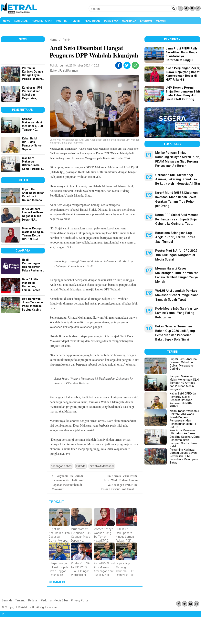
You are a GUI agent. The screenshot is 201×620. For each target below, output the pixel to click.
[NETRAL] (19, 12)
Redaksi (33, 600)
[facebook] (119, 65)
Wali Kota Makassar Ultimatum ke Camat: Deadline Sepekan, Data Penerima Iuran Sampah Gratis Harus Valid (185, 438)
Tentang (20, 600)
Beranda (7, 600)
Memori (161, 20)
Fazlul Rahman (68, 70)
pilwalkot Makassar (102, 466)
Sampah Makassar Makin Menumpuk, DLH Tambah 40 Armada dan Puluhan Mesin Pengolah (184, 383)
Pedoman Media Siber (54, 600)
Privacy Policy (80, 600)
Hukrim (75, 20)
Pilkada (80, 466)
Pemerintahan (42, 20)
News (6, 20)
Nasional (21, 20)
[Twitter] (186, 8)
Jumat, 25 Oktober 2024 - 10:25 (79, 65)
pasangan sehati (61, 466)
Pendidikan (92, 20)
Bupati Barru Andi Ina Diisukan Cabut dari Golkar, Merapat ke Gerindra (183, 364)
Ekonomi (146, 20)
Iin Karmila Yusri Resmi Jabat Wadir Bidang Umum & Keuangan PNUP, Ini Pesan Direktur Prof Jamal (119, 482)
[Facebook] (180, 8)
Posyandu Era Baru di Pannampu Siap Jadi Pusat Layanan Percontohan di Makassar (68, 482)
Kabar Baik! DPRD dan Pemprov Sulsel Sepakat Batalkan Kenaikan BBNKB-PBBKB (183, 400)
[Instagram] (198, 8)
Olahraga (129, 20)
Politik (61, 20)
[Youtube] (192, 8)
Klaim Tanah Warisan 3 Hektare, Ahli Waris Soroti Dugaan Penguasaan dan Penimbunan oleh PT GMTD (184, 419)
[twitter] (127, 65)
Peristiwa (111, 20)
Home (53, 39)
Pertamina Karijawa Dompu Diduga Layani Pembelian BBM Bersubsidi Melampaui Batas (184, 456)
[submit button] (174, 8)
